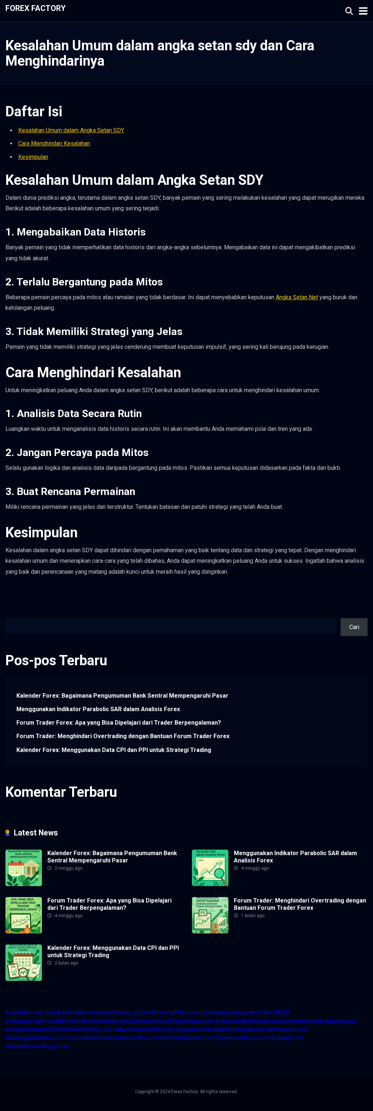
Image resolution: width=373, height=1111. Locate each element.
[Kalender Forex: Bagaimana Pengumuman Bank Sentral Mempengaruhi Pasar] (23, 884)
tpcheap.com (287, 1037)
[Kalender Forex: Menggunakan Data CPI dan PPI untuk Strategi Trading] (23, 978)
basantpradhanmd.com (34, 1029)
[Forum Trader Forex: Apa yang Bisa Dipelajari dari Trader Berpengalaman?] (23, 931)
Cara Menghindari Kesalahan (54, 143)
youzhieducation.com (230, 1012)
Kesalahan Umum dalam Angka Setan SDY (71, 130)
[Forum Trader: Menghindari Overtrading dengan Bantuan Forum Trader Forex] (210, 931)
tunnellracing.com (120, 1012)
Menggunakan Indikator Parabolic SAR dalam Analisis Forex (98, 709)
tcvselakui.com (24, 1012)
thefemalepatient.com (188, 1037)
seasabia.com (193, 1029)
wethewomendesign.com (37, 1046)
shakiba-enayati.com (239, 1029)
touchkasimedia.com (71, 1012)
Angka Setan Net (297, 297)
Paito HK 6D (274, 1012)
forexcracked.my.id (196, 1021)
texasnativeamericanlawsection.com (113, 1037)
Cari (10, 614)
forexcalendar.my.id (106, 1021)
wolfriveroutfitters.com (173, 1012)
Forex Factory (35, 8)
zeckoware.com (25, 1021)
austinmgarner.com (245, 1021)
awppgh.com (341, 1021)
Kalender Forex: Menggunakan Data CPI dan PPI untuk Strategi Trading (113, 749)
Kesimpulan (33, 156)
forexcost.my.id (151, 1021)
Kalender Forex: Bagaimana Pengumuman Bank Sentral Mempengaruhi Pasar (122, 695)
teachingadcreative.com (35, 1037)
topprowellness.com (243, 1037)
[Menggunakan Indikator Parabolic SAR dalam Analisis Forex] (210, 884)
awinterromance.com (297, 1021)
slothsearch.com (287, 1029)
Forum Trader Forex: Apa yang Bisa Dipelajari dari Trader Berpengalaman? (118, 722)
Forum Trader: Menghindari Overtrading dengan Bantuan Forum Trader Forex (122, 736)
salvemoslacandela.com (143, 1029)
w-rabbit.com (63, 1021)
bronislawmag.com (88, 1029)
